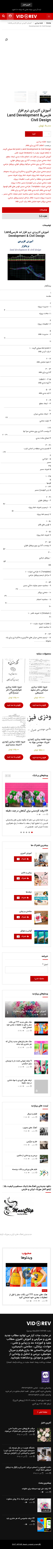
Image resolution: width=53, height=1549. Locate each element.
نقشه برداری (39, 23)
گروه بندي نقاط (45, 190)
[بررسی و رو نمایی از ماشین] (44, 1159)
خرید (33, 134)
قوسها (5, 186)
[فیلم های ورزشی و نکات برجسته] (44, 1173)
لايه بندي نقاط (33, 190)
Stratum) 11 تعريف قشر (24, 153)
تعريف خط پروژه (24, 175)
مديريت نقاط (35, 198)
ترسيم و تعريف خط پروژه (41, 175)
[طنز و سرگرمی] (44, 1145)
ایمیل (45, 964)
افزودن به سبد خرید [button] (39, 705)
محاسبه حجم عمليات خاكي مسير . (15, 194)
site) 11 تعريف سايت (43, 153)
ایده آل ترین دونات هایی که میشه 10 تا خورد (26, 9)
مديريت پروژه (46, 198)
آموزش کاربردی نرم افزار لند (40, 156)
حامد (44, 814)
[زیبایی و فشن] (41, 879)
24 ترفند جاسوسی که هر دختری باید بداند (20, 1520)
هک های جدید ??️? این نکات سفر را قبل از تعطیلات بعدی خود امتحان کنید (19, 1025)
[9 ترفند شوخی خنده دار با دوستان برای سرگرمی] (41, 1067)
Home (48, 23)
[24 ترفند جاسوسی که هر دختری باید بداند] (44, 1525)
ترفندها (29, 892)
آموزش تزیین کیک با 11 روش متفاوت (29, 1011)
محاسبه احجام (45, 194)
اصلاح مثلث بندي (22, 156)
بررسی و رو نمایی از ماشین (27, 1155)
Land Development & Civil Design (36, 149)
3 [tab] (26, 832)
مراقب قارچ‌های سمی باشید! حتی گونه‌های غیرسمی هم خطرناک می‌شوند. (19, 1430)
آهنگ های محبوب (30, 1127)
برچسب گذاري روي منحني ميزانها (38, 164)
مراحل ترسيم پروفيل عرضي (18, 198)
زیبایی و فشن (26, 872)
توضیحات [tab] (43, 210)
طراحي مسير (25, 186)
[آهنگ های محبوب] (44, 1131)
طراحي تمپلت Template (41, 186)
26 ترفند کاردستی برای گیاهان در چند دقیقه (27, 811)
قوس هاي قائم (14, 186)
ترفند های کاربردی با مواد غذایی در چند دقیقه (19, 1082)
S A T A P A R (17, 1544)
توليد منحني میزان (44, 183)
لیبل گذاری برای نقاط (19, 190)
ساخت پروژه (16, 183)
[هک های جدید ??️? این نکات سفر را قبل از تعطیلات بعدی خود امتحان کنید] (41, 1028)
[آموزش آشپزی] (41, 859)
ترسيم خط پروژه (45, 168)
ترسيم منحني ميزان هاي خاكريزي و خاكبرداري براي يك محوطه (27, 171)
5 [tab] (21, 832)
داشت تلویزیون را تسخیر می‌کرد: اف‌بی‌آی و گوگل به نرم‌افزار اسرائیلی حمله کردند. (28, 1469)
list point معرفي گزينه (12, 149)
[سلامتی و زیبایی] (41, 918)
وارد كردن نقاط (21, 201)
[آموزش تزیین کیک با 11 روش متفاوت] (26, 1009)
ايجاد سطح (10, 156)
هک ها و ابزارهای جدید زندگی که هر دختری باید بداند (19, 1043)
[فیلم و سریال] (44, 1117)
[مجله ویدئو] (26, 16)
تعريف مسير (13, 175)
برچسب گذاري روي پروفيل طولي (23, 160)
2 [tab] (29, 832)
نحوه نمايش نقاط (34, 201)
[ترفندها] (41, 898)
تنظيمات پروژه (19, 179)
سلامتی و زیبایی (25, 911)
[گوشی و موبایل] (41, 937)
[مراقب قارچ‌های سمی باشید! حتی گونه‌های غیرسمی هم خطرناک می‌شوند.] (44, 1435)
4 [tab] (23, 832)
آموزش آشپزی (26, 853)
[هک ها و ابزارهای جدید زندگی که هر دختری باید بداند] (41, 1048)
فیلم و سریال (32, 1114)
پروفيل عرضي (9, 164)
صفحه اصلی (42, 1412)
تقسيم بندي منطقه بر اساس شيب (38, 179)
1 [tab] (32, 832)
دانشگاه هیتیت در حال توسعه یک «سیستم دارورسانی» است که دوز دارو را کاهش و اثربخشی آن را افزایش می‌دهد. (19, 1450)
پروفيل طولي (19, 164)
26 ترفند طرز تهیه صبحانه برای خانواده (36, 1488)
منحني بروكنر (46, 201)
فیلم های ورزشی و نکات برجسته (24, 1169)
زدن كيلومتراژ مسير (29, 183)
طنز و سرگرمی (31, 1141)
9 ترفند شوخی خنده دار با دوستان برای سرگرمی (19, 1062)
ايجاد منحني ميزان (44, 160)
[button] (6, 39)
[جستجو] (3, 16)
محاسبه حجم (34, 194)
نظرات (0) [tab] (43, 216)
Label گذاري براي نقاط (35, 145)
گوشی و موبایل (26, 931)
